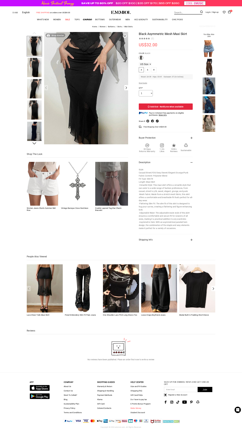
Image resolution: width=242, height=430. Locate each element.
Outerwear (115, 19)
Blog (65, 399)
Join (205, 389)
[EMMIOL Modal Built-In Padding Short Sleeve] (197, 288)
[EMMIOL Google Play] (40, 398)
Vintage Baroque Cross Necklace (74, 208)
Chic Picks (177, 19)
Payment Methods (104, 395)
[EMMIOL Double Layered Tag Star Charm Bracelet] (111, 184)
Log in (208, 12)
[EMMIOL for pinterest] (191, 402)
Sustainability (159, 19)
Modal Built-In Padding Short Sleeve (194, 315)
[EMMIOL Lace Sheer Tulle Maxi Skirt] (45, 288)
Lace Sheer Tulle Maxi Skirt (38, 315)
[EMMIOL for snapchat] (198, 402)
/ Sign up (214, 12)
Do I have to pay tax (139, 399)
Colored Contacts (104, 408)
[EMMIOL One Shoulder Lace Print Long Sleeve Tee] (121, 288)
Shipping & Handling (105, 391)
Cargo (87, 19)
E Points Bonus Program (141, 404)
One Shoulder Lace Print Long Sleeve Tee (120, 315)
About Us (67, 386)
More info (163, 115)
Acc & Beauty (141, 19)
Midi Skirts (128, 27)
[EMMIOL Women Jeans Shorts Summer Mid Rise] (43, 184)
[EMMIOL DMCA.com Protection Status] (171, 423)
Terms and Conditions (73, 412)
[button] (34, 33)
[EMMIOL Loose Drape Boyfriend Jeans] (159, 288)
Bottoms (100, 19)
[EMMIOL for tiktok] (177, 402)
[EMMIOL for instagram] (171, 402)
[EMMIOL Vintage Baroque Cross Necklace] (77, 184)
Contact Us (68, 391)
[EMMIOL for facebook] (165, 402)
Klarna (100, 399)
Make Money (136, 408)
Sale (67, 19)
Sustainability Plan (71, 404)
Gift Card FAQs (137, 395)
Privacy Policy (69, 408)
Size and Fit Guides (138, 386)
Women (57, 19)
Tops (77, 19)
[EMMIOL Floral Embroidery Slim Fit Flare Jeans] (83, 288)
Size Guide (143, 83)
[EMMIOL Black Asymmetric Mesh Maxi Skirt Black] (141, 59)
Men (127, 19)
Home (94, 27)
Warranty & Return (104, 386)
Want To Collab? (70, 395)
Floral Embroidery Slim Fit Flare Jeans (80, 315)
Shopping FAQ (136, 391)
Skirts (119, 27)
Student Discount (138, 412)
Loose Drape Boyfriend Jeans (153, 315)
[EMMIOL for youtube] (184, 402)
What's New (43, 19)
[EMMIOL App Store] (40, 390)
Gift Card (101, 404)
